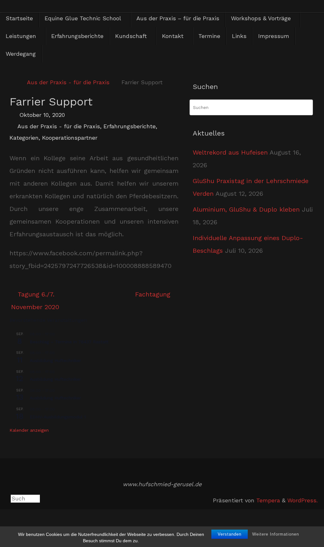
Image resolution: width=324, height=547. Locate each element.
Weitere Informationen (275, 534)
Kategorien (24, 137)
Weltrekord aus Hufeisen (230, 152)
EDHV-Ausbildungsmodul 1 (58, 416)
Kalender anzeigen (29, 430)
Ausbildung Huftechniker (55, 360)
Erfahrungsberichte (129, 126)
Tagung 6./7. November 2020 (35, 300)
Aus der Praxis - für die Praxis (68, 82)
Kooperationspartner (69, 137)
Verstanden (229, 534)
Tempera (268, 500)
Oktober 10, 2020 (42, 114)
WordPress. (302, 500)
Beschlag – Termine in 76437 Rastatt (69, 341)
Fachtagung (153, 294)
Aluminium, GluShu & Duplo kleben (246, 209)
